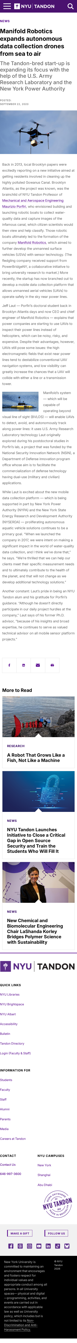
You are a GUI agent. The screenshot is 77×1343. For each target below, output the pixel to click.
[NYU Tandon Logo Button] (37, 966)
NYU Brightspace (12, 1004)
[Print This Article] (52, 665)
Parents (5, 1119)
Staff (3, 1099)
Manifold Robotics (32, 243)
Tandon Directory (12, 1043)
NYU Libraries (9, 994)
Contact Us (8, 1164)
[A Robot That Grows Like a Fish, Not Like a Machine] (38, 717)
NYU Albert (8, 1014)
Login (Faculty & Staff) (15, 1053)
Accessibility (9, 1024)
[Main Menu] (7, 6)
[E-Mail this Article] (38, 665)
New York (44, 1165)
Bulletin (5, 1034)
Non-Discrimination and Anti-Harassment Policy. (21, 1325)
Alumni (5, 1109)
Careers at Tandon (13, 1139)
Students (6, 1080)
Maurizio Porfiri (14, 206)
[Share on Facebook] (9, 665)
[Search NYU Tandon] (70, 6)
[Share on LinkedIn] (23, 665)
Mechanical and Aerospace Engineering (33, 200)
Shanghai (44, 1175)
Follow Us (56, 1233)
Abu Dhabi (45, 1185)
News (5, 21)
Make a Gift (20, 1233)
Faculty (5, 1090)
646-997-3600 (10, 1174)
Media (4, 1129)
